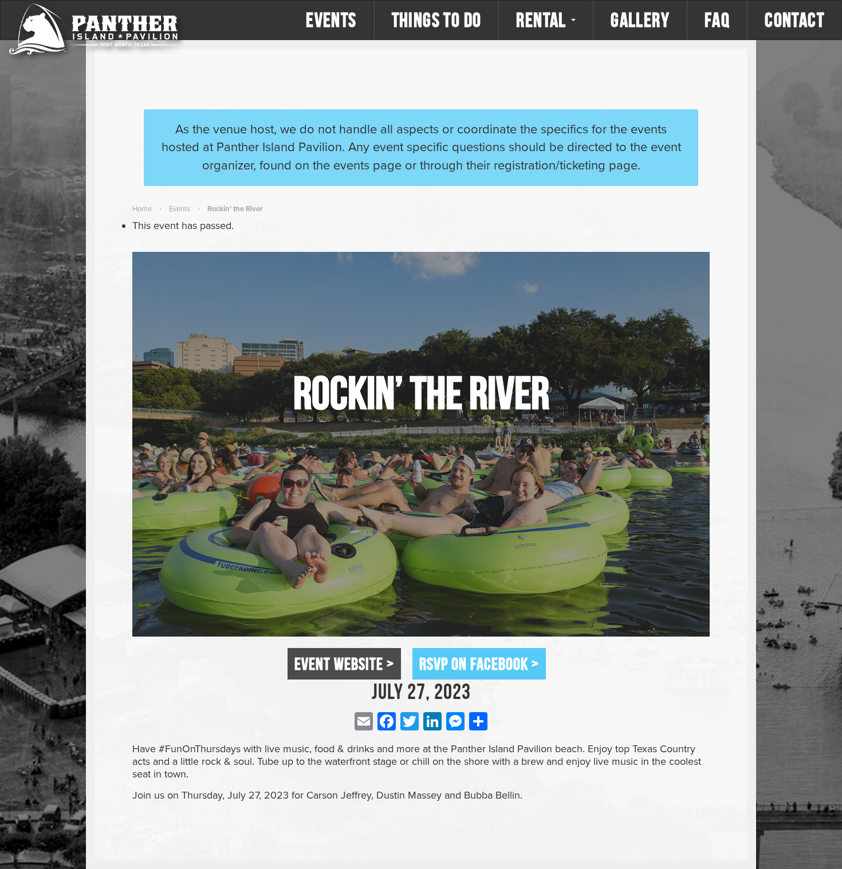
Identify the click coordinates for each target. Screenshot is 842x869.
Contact (794, 19)
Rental (543, 19)
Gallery (640, 19)
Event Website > (344, 663)
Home (142, 209)
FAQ (717, 19)
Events (331, 19)
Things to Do (437, 19)
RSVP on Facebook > (479, 663)
